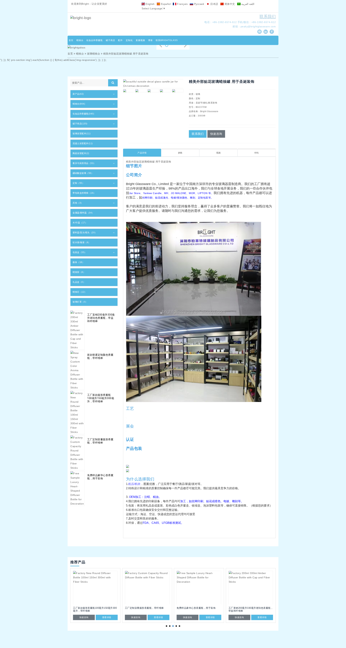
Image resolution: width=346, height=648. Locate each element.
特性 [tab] (256, 153)
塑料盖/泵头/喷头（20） (85, 232)
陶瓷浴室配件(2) (81, 153)
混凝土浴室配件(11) (83, 143)
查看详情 (106, 617)
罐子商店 (110, 40)
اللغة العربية (247, 4)
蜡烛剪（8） (79, 272)
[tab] (94, 94)
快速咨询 (216, 133)
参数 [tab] (180, 153)
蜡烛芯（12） (80, 292)
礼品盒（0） (79, 282)
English (150, 4)
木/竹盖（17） (80, 222)
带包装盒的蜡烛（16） (84, 193)
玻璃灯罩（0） (80, 302)
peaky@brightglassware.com (258, 26)
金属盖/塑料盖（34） (83, 213)
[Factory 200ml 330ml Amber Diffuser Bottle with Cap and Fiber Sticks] (251, 587)
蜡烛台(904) (79, 104)
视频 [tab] (218, 153)
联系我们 (268, 16)
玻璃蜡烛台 (93, 53)
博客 (150, 40)
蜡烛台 (79, 40)
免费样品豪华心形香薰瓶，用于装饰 (100, 477)
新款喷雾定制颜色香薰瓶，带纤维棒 (100, 356)
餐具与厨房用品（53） (84, 163)
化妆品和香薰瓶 (94, 40)
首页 (71, 40)
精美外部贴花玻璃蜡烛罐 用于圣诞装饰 (125, 53)
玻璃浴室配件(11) (81, 133)
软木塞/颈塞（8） (81, 242)
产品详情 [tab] (142, 153)
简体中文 (229, 4)
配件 (120, 40)
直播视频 (140, 40)
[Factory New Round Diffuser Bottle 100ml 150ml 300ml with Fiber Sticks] (95, 587)
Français (182, 4)
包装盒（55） (80, 252)
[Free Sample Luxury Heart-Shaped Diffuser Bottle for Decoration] (199, 587)
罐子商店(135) (80, 123)
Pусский (198, 4)
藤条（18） (78, 262)
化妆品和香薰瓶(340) (83, 113)
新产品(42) (78, 94)
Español (165, 4)
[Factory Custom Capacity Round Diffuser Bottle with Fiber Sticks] (147, 587)
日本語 (214, 4)
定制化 (129, 40)
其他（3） (78, 203)
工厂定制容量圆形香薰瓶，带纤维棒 (100, 441)
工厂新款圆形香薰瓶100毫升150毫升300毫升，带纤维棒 (100, 398)
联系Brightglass (167, 40)
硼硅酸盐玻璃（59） (83, 173)
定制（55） (78, 183)
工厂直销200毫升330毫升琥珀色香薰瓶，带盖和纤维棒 (101, 318)
